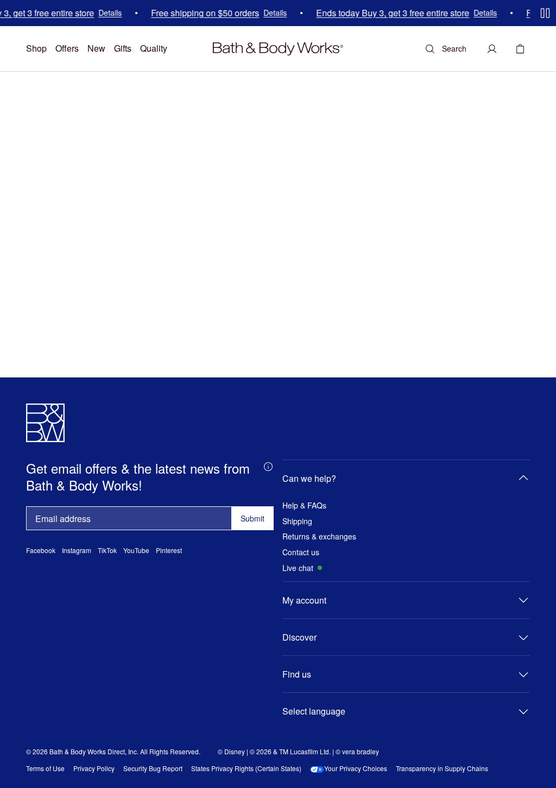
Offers (67, 48)
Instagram (76, 550)
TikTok (107, 550)
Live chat (297, 568)
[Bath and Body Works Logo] (278, 48)
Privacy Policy (94, 768)
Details (106, 13)
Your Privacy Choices (355, 768)
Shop (36, 48)
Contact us (300, 552)
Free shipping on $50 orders (202, 13)
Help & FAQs (304, 505)
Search (454, 48)
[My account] (492, 49)
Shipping (297, 521)
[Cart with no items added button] (520, 49)
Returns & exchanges (319, 536)
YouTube (136, 550)
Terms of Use (45, 768)
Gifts (122, 48)
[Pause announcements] (545, 13)
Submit (252, 518)
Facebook (40, 550)
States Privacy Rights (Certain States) (246, 768)
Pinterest (169, 550)
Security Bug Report (152, 768)
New (96, 48)
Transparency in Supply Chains (442, 768)
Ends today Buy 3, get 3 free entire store (389, 13)
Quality (153, 48)
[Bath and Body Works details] (268, 466)
